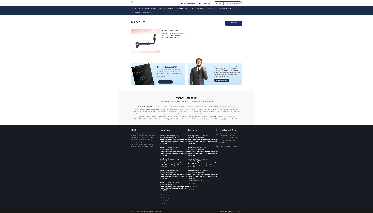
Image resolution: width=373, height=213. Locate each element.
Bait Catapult (174, 109)
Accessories (157, 106)
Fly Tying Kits (196, 119)
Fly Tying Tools (206, 119)
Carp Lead (141, 116)
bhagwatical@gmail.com (189, 3)
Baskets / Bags (175, 119)
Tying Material (226, 119)
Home (134, 8)
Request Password (165, 82)
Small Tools (216, 119)
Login (219, 3)
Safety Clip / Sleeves (180, 116)
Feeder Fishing (181, 8)
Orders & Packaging (195, 180)
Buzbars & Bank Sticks (170, 106)
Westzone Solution (236, 211)
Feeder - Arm (137, 111)
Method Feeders (172, 111)
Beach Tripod (231, 116)
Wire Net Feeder (235, 111)
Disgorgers (193, 109)
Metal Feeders (161, 111)
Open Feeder (183, 111)
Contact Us (147, 12)
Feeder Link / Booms (149, 111)
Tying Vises (235, 119)
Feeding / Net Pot (164, 114)
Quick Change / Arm (195, 111)
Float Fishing (202, 109)
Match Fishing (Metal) (147, 8)
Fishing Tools (186, 119)
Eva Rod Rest (234, 109)
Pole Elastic (190, 114)
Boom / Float (184, 109)
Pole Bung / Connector (179, 114)
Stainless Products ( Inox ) (228, 106)
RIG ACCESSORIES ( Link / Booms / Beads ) (147, 119)
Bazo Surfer (221, 116)
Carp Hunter (193, 186)
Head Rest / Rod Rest (185, 106)
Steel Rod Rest (139, 109)
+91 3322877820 (206, 3)
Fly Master (192, 189)
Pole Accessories (196, 8)
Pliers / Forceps (198, 106)
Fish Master (192, 183)
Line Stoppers (212, 109)
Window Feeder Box (209, 111)
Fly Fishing (136, 12)
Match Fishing (165, 192)
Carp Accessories (222, 114)
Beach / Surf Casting (226, 8)
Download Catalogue (233, 3)
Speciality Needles (194, 116)
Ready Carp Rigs (151, 116)
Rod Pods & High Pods (211, 106)
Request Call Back (221, 80)
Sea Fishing (164, 200)
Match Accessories (166, 8)
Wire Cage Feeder (223, 111)
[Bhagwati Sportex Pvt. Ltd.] (139, 3)
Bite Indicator (211, 114)
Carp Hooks (233, 114)
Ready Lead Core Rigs (165, 116)
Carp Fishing (210, 8)
